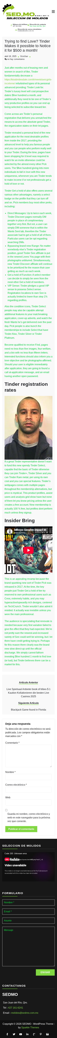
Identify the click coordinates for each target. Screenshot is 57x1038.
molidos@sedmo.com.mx (26, 31)
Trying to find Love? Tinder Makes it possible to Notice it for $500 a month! (28, 45)
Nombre (10, 772)
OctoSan (24, 56)
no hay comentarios (16, 59)
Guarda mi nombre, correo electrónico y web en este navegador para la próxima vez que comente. (28, 817)
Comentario (12, 742)
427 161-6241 (15, 1007)
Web (7, 797)
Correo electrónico (16, 784)
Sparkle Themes (30, 1027)
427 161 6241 (17, 26)
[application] (28, 866)
